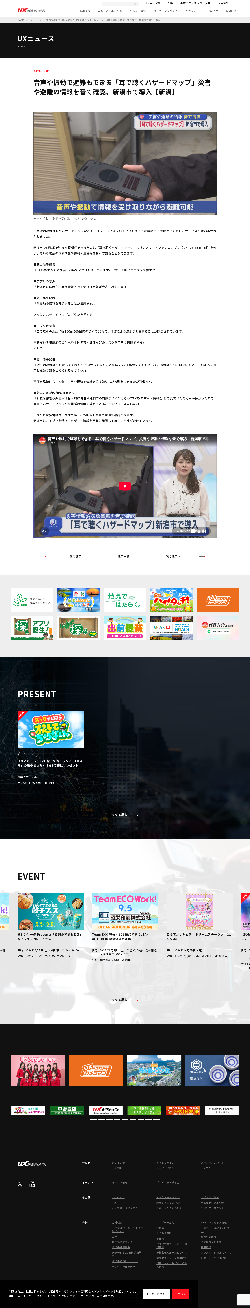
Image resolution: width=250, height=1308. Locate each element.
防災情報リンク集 (211, 1242)
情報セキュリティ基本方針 (171, 1258)
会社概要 (117, 1222)
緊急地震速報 (208, 1236)
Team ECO (153, 3)
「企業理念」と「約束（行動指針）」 (127, 1229)
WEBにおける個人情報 (214, 1222)
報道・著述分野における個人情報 (171, 1264)
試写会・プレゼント (165, 10)
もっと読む (119, 814)
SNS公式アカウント (212, 1208)
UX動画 (213, 10)
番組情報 (84, 10)
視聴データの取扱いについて (216, 1229)
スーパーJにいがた (212, 1162)
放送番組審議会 (121, 1247)
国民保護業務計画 (122, 1242)
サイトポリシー (210, 1197)
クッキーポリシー (157, 1294)
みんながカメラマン (168, 1197)
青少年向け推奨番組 (123, 1266)
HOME (21, 20)
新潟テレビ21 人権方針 (214, 1258)
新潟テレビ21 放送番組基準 (126, 1254)
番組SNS (231, 10)
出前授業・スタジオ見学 (195, 3)
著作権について (165, 1238)
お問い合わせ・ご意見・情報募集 (171, 1245)
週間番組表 (118, 1162)
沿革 (114, 1236)
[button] (141, 1119)
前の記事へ (77, 556)
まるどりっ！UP (165, 1162)
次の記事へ (173, 556)
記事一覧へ (125, 556)
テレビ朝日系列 (165, 1222)
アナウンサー (193, 10)
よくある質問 (164, 1233)
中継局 (160, 1227)
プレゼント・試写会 (168, 1182)
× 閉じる (180, 1294)
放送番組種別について (125, 1261)
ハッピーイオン (165, 1168)
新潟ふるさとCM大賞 (168, 1202)
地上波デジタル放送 (212, 1202)
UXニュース (35, 20)
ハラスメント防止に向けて (216, 1252)
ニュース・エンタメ (110, 10)
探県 (170, 3)
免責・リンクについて (169, 1208)
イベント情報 (138, 10)
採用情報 (223, 3)
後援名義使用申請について (171, 1252)
